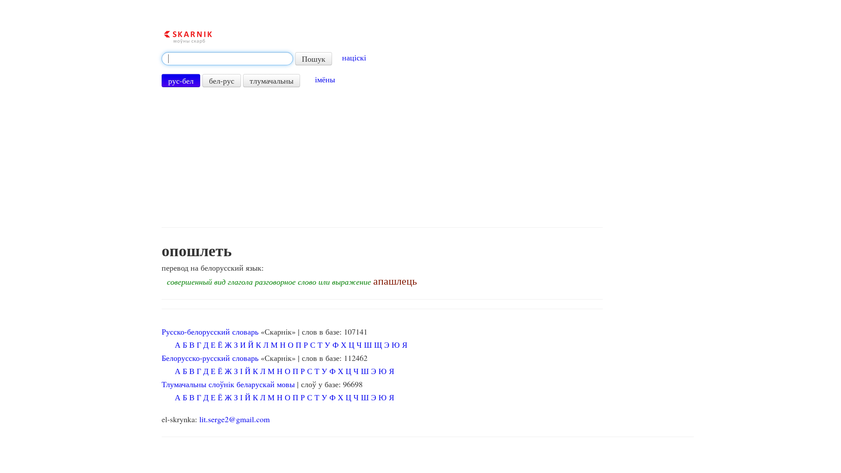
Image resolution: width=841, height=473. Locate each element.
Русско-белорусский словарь (210, 331)
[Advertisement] (382, 157)
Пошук (313, 58)
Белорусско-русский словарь (210, 358)
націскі (354, 57)
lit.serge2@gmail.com (234, 419)
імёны (325, 79)
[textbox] (227, 58)
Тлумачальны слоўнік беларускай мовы (228, 384)
